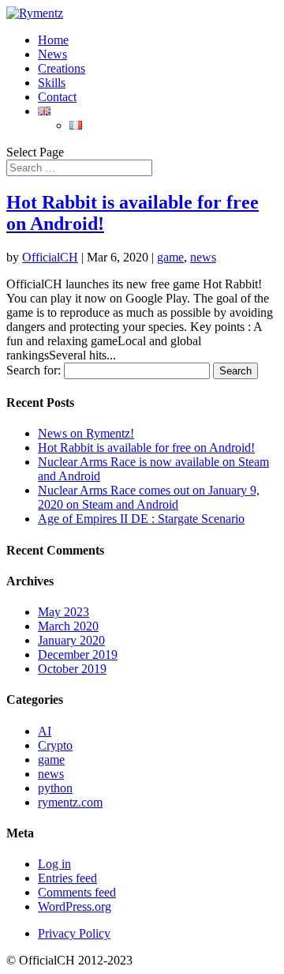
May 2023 (63, 612)
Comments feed (77, 892)
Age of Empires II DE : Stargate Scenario (141, 518)
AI (44, 731)
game (170, 257)
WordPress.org (74, 906)
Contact (57, 96)
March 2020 (68, 626)
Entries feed (67, 878)
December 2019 (78, 654)
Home (53, 40)
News (52, 54)
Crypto (55, 745)
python (55, 788)
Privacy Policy (74, 933)
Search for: (33, 370)
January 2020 (71, 640)
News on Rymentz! (86, 433)
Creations (61, 68)
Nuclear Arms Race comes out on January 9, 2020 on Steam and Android (149, 497)
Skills (51, 82)
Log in (54, 864)
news (203, 257)
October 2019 (72, 668)
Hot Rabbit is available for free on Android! (146, 447)
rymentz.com (70, 802)
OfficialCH (50, 257)
